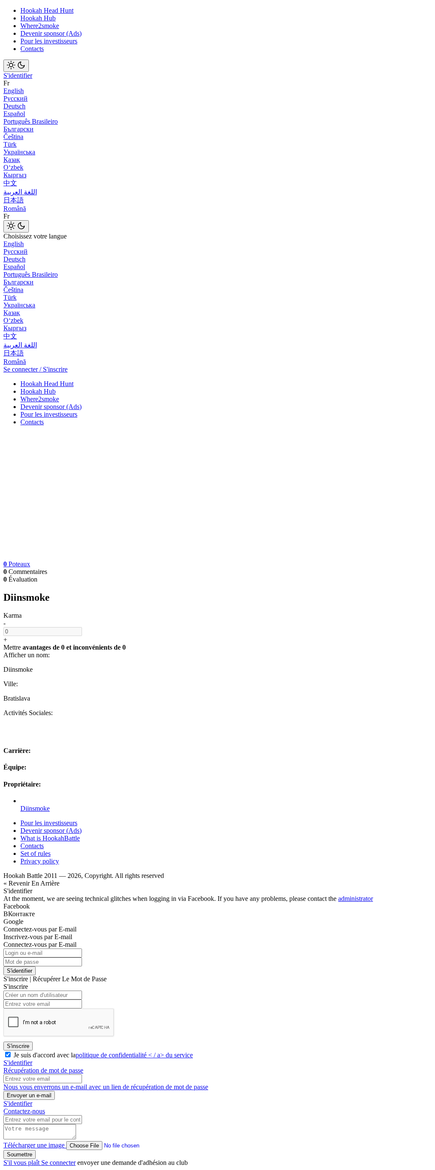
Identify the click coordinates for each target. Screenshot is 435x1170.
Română (14, 208)
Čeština (13, 136)
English (13, 90)
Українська (19, 152)
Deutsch (14, 106)
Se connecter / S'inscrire (35, 369)
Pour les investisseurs (48, 41)
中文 (10, 183)
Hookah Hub (38, 18)
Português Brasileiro (30, 121)
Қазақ (11, 159)
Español (14, 113)
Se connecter (58, 1162)
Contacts (32, 48)
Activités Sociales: (28, 712)
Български (18, 129)
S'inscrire (18, 1046)
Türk (10, 144)
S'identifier (17, 75)
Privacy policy (39, 861)
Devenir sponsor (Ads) (51, 33)
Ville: (10, 683)
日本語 (13, 200)
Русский (15, 98)
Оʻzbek (13, 167)
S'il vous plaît (22, 1162)
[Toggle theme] (16, 66)
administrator (355, 898)
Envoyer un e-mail (29, 1095)
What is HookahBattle (50, 838)
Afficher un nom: (26, 655)
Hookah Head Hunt (46, 10)
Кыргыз (14, 175)
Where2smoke (39, 25)
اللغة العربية (20, 192)
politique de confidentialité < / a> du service (134, 1055)
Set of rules (35, 853)
